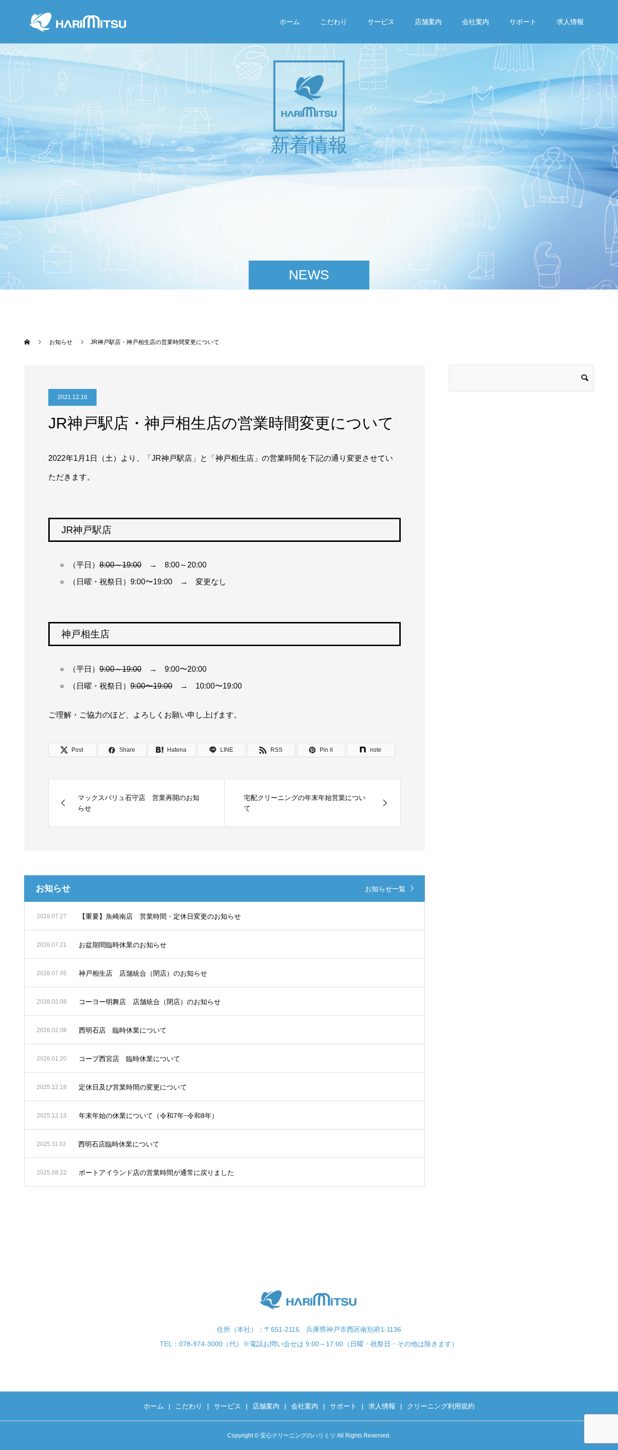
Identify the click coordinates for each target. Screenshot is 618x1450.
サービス (380, 22)
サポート (522, 22)
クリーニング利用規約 (441, 1406)
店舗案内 (428, 22)
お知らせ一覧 (385, 889)
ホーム (290, 22)
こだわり (333, 22)
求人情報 (570, 22)
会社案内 (475, 22)
